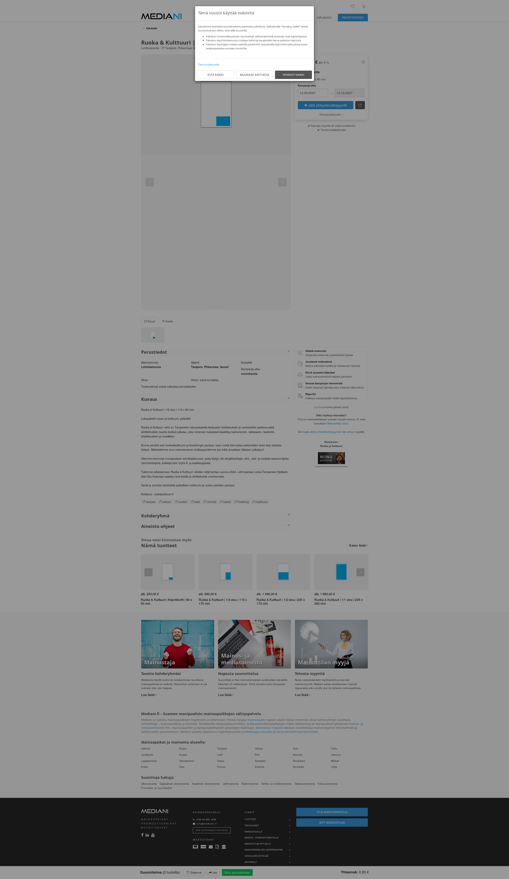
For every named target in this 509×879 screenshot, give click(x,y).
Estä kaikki (216, 75)
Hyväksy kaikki (293, 75)
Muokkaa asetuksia (254, 75)
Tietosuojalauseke (208, 64)
